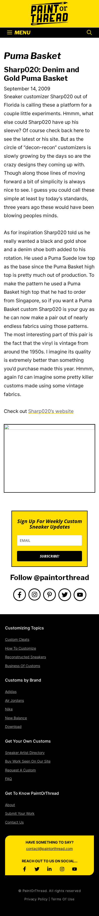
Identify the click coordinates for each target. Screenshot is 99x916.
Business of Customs (22, 666)
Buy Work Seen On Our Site (28, 761)
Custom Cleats (17, 639)
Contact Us (14, 822)
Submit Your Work (20, 813)
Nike (9, 709)
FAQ (8, 778)
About (10, 805)
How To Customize (20, 648)
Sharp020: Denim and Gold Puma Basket (41, 74)
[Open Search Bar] (89, 33)
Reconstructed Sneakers (25, 657)
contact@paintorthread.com (49, 848)
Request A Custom (20, 770)
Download (13, 726)
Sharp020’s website (51, 411)
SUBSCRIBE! (49, 556)
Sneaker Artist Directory (25, 752)
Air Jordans (14, 700)
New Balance (16, 718)
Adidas (10, 691)
